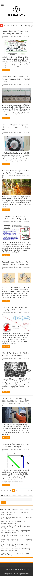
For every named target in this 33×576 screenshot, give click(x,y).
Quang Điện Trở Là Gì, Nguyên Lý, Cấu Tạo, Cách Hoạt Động (15, 554)
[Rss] (16, 571)
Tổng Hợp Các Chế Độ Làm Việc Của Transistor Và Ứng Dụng (13, 522)
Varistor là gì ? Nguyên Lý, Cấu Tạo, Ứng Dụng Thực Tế (16, 540)
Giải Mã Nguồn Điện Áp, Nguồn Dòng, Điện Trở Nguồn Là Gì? (15, 527)
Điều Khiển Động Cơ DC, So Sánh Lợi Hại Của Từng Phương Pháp (16, 513)
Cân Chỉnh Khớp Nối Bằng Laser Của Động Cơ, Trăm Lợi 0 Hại (16, 518)
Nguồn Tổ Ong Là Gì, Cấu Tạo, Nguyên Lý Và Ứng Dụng (16, 536)
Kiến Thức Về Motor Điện (23, 36)
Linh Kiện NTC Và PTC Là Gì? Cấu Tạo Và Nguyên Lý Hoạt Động (15, 545)
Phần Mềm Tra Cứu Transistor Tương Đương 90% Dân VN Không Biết (15, 549)
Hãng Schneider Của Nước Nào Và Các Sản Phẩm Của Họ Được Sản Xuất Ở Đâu (16, 79)
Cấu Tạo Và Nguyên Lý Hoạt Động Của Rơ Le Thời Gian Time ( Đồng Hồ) (15, 127)
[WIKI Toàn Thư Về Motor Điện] (16, 11)
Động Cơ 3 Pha (24, 569)
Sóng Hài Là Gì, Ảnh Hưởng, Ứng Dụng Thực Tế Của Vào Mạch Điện (15, 531)
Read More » (6, 70)
